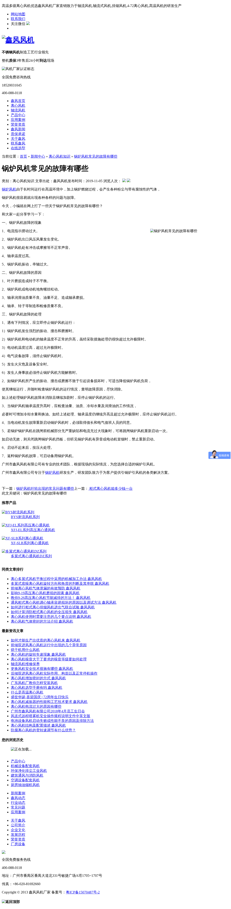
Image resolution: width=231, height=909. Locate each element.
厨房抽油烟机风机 (25, 785)
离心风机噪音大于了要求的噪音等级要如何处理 (49, 659)
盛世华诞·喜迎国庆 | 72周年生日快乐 (40, 697)
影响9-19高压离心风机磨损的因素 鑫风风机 (45, 593)
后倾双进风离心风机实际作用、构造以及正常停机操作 (54, 673)
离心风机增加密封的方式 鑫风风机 (38, 678)
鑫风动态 (18, 798)
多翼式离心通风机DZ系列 (31, 556)
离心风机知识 (59, 156)
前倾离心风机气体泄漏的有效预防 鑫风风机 (45, 588)
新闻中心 (38, 156)
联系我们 (18, 19)
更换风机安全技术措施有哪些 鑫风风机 (42, 669)
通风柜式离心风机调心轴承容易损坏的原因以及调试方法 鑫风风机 (63, 602)
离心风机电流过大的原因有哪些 (36, 706)
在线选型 (18, 148)
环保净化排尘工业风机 (29, 771)
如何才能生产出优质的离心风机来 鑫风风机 (45, 640)
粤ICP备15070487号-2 (83, 892)
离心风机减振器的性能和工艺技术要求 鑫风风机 (49, 702)
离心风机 (18, 105)
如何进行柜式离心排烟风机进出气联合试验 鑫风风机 (53, 607)
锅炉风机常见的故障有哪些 (95, 156)
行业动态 (18, 803)
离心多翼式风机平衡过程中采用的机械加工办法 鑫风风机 (56, 579)
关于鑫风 (18, 139)
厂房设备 (18, 844)
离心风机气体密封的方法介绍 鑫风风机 (42, 621)
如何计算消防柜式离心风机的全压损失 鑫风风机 (49, 612)
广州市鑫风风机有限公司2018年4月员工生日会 (48, 711)
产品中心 (18, 115)
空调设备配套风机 (25, 780)
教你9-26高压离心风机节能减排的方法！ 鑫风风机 (50, 598)
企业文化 (18, 830)
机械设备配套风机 (25, 766)
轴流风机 (18, 110)
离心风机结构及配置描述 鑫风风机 (38, 725)
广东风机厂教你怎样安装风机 (34, 683)
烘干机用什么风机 (25, 650)
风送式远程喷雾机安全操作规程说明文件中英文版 (50, 716)
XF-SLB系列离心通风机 (30, 543)
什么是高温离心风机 (27, 692)
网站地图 (18, 14)
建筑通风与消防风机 (27, 775)
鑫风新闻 (18, 129)
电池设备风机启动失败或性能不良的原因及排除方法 (52, 721)
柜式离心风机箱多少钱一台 (110, 488)
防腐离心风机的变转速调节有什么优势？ (43, 730)
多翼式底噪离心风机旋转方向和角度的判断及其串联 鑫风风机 (60, 583)
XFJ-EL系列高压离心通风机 (33, 530)
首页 (23, 156)
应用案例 (18, 120)
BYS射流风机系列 (25, 517)
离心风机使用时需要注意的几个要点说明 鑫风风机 (51, 617)
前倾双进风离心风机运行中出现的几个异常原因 (49, 645)
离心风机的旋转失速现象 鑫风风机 (38, 654)
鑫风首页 (18, 101)
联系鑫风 (18, 143)
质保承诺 (18, 134)
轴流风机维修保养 (25, 664)
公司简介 (18, 825)
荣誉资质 (18, 124)
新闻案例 (18, 793)
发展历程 (18, 834)
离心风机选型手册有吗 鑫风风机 (36, 687)
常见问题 (18, 807)
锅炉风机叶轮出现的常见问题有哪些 (45, 488)
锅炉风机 (9, 189)
